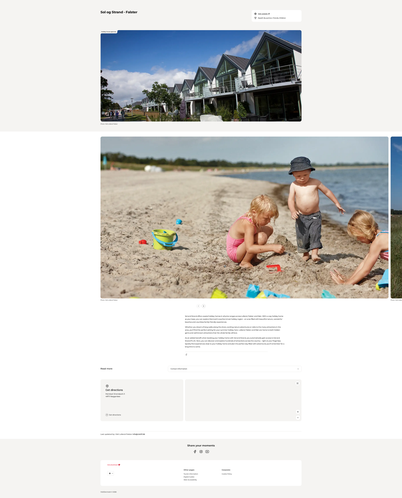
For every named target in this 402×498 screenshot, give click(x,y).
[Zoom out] (297, 417)
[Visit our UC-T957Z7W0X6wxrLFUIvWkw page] (207, 451)
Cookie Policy (227, 474)
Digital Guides (189, 477)
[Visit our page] (195, 451)
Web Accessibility (190, 480)
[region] (243, 400)
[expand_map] (297, 383)
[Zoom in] (297, 411)
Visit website (263, 14)
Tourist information (191, 474)
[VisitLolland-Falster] (113, 465)
